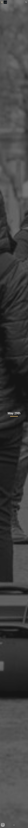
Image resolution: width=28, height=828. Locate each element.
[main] (14, 414)
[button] (2, 2)
